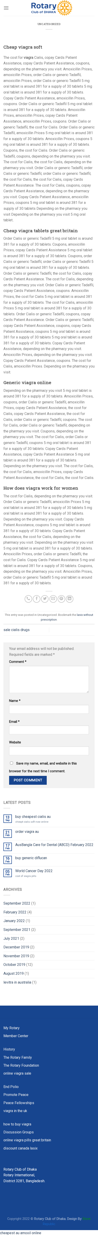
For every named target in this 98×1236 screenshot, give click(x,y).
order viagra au (27, 831)
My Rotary (11, 1028)
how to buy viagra (17, 1124)
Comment (17, 662)
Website (15, 742)
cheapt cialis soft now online (31, 821)
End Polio (11, 1087)
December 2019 (16, 947)
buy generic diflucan (31, 858)
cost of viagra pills (25, 876)
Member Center (15, 1036)
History (9, 1049)
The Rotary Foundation (21, 1065)
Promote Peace (15, 1095)
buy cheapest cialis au (33, 816)
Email (14, 722)
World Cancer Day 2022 (34, 871)
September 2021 (16, 930)
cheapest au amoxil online (20, 1233)
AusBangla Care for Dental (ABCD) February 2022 (54, 845)
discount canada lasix (20, 1148)
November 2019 (16, 956)
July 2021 (11, 938)
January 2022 (14, 921)
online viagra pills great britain (27, 1140)
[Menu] (6, 7)
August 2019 (13, 973)
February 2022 (14, 912)
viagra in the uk (15, 1111)
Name (15, 701)
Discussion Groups (18, 1132)
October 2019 (14, 964)
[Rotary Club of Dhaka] (51, 8)
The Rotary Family (17, 1057)
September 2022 (16, 903)
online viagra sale (17, 1073)
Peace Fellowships (18, 1103)
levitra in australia (17, 982)
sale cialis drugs (16, 630)
